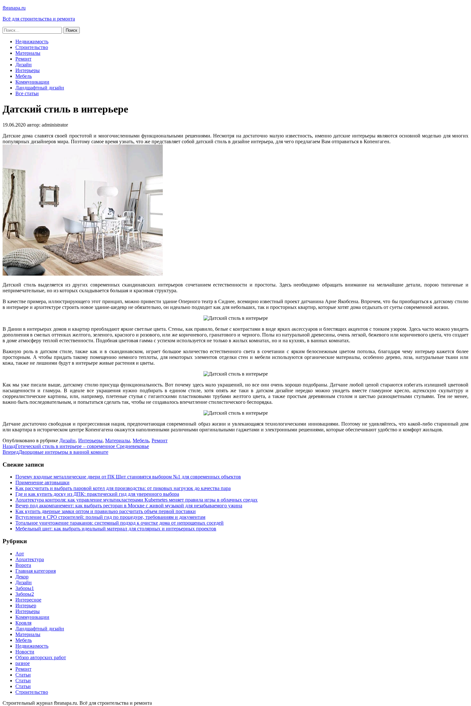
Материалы (27, 53)
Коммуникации (32, 82)
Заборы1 (24, 588)
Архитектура (29, 559)
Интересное (28, 599)
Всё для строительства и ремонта (39, 18)
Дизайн (23, 64)
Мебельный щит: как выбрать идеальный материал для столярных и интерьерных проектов (115, 528)
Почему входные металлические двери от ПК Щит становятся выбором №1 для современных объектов (128, 476)
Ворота (23, 565)
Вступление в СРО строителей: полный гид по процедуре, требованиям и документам (110, 517)
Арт (19, 553)
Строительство (31, 47)
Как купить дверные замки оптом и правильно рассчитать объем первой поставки (105, 511)
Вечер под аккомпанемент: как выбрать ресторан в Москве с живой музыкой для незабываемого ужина (128, 505)
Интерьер (25, 605)
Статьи (23, 674)
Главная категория (35, 571)
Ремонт (23, 59)
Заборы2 (24, 594)
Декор (22, 576)
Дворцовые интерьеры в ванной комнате (55, 452)
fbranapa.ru (14, 8)
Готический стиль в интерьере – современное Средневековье (76, 446)
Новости (24, 651)
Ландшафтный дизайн (39, 87)
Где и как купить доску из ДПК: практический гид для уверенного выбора (97, 494)
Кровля (23, 623)
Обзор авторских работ (40, 657)
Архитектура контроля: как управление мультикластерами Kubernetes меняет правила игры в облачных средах (136, 500)
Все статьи (27, 93)
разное (22, 663)
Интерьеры (27, 70)
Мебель (23, 76)
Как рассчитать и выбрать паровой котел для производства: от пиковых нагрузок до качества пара (123, 488)
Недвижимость (31, 41)
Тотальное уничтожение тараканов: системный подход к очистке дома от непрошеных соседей (119, 523)
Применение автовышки (42, 482)
